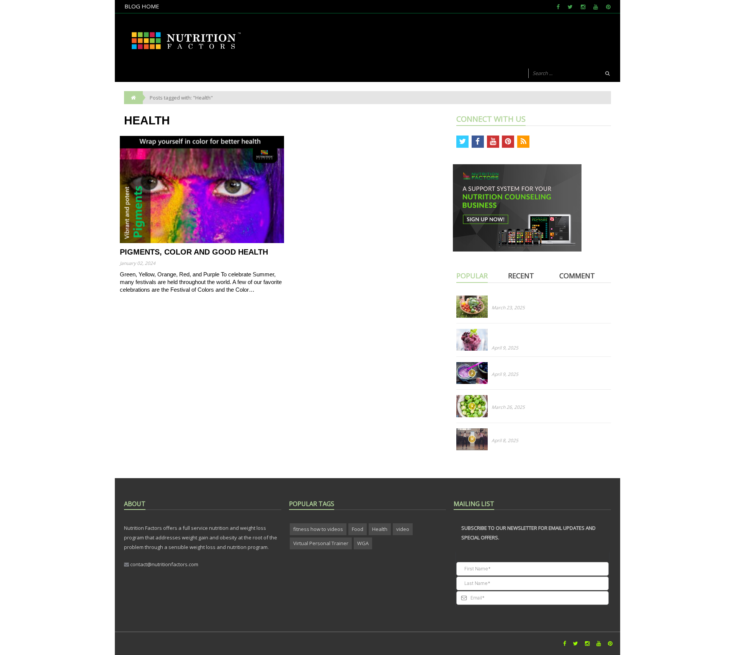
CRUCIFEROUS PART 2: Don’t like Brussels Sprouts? (549, 398)
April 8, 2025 (505, 440)
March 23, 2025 (508, 307)
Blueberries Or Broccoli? (519, 365)
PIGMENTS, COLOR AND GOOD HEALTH (194, 252)
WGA (363, 543)
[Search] (607, 73)
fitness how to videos (318, 529)
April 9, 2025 (505, 348)
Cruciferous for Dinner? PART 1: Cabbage (539, 299)
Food (357, 529)
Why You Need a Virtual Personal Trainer (539, 431)
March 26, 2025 (508, 407)
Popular (472, 275)
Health (379, 529)
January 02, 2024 (137, 263)
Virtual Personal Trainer (320, 543)
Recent (521, 275)
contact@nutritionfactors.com (163, 564)
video (402, 529)
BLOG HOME (141, 6)
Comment (577, 275)
